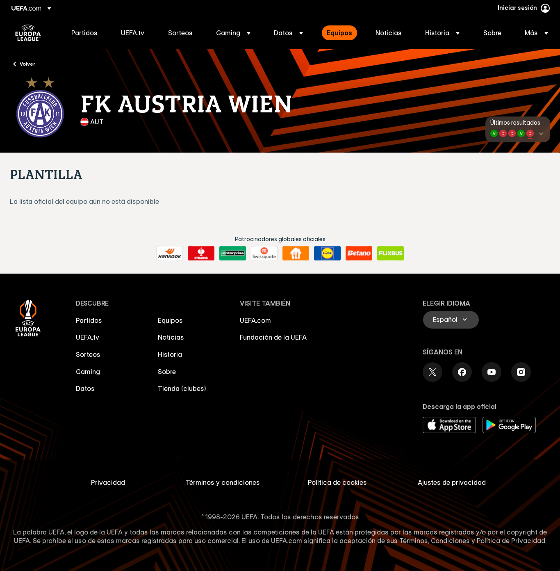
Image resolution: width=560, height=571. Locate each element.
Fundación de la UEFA (273, 337)
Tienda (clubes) (182, 388)
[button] (233, 33)
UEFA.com (255, 320)
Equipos (170, 320)
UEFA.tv (87, 337)
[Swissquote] (264, 253)
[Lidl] (327, 253)
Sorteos (88, 354)
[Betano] (359, 253)
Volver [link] (27, 63)
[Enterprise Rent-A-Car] (232, 253)
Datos (85, 388)
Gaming (88, 371)
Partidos (89, 320)
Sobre (167, 371)
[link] (84, 33)
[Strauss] (201, 253)
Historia (170, 354)
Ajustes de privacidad (452, 482)
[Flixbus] (390, 253)
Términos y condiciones (223, 482)
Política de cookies (337, 482)
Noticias (171, 337)
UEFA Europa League (28, 33)
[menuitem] (86, 33)
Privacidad (108, 482)
